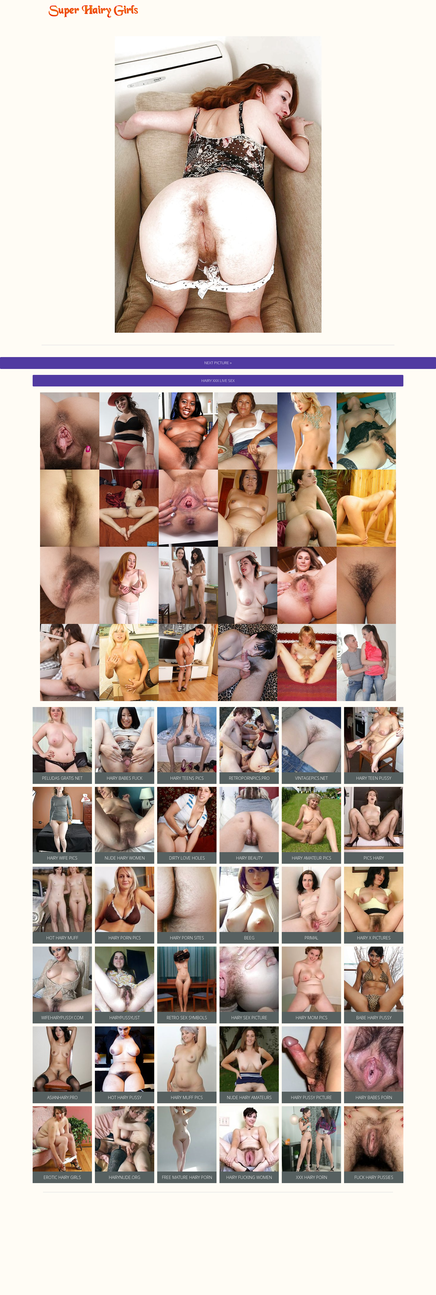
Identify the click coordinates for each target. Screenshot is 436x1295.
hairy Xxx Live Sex (218, 380)
